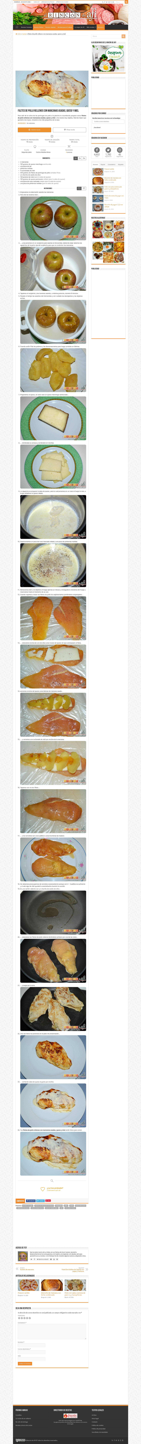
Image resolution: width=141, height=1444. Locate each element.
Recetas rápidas (50, 27)
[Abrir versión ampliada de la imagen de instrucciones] (53, 218)
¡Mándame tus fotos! (48, 2)
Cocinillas (19, 1415)
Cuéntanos (51, 1190)
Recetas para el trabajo (65, 27)
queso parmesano (52, 1208)
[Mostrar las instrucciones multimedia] (79, 188)
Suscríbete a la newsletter (100, 1432)
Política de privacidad (98, 1429)
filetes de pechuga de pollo (44, 1205)
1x (76, 158)
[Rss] (103, 2)
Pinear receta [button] (70, 130)
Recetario (101, 27)
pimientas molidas (23, 1208)
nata (71, 1205)
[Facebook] (104, 2)
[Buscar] (126, 2)
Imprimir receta (35, 130)
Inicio (17, 27)
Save (49, 1200)
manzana (59, 1205)
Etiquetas (120, 164)
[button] (18, 123)
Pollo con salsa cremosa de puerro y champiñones (75, 1294)
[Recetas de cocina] (70, 1415)
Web (19, 1356)
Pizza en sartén (23, 1293)
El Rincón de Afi (30, 1440)
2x (80, 158)
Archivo (94, 1415)
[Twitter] (107, 2)
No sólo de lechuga (22, 1422)
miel (66, 1205)
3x (84, 158)
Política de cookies (97, 1425)
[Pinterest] (109, 2)
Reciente (95, 164)
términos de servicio (81, 1422)
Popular (103, 164)
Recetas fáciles (38, 27)
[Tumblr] (111, 2)
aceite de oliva (27, 1205)
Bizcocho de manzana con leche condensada (51, 1294)
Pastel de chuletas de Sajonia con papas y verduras (73, 1269)
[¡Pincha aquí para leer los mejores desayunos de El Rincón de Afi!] (108, 58)
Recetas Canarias (26, 27)
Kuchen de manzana (27, 1268)
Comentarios (111, 164)
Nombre (21, 1342)
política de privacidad (66, 1422)
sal (62, 1208)
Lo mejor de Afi (79, 27)
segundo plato (70, 1208)
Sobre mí (36, 2)
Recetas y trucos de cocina (24, 1425)
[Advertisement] (52, 53)
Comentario (22, 1323)
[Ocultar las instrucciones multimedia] (83, 188)
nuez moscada (80, 1205)
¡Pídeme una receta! (62, 2)
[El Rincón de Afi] (70, 14)
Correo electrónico (24, 1349)
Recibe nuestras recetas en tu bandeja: (106, 118)
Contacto (94, 1422)
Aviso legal (95, 1418)
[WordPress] (113, 2)
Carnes (24, 34)
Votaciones (21, 1315)
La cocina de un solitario (23, 1418)
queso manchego (37, 1208)
